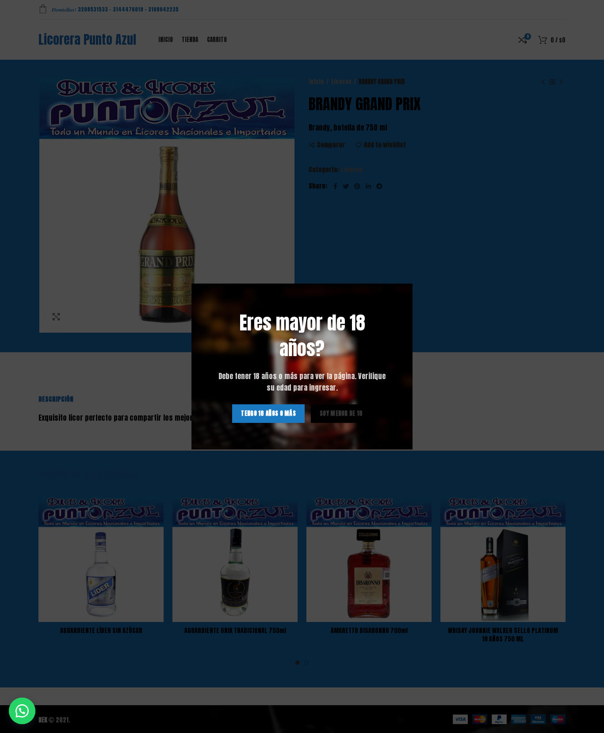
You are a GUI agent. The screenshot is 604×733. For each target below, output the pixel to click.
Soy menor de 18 (341, 413)
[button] (22, 711)
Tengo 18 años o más (268, 413)
